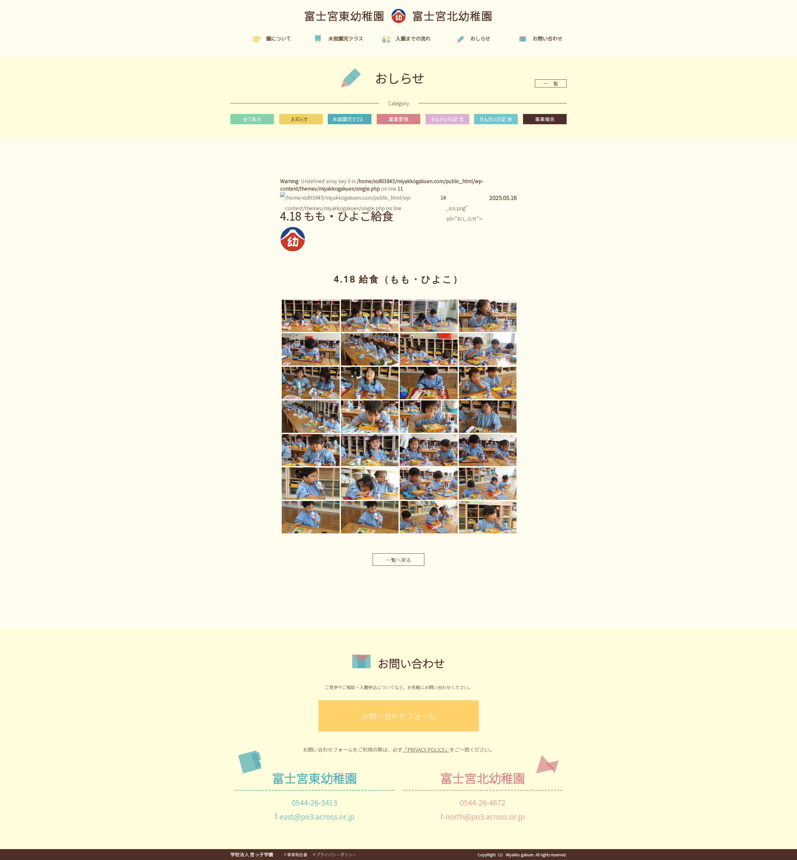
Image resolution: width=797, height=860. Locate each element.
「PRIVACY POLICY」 (426, 749)
